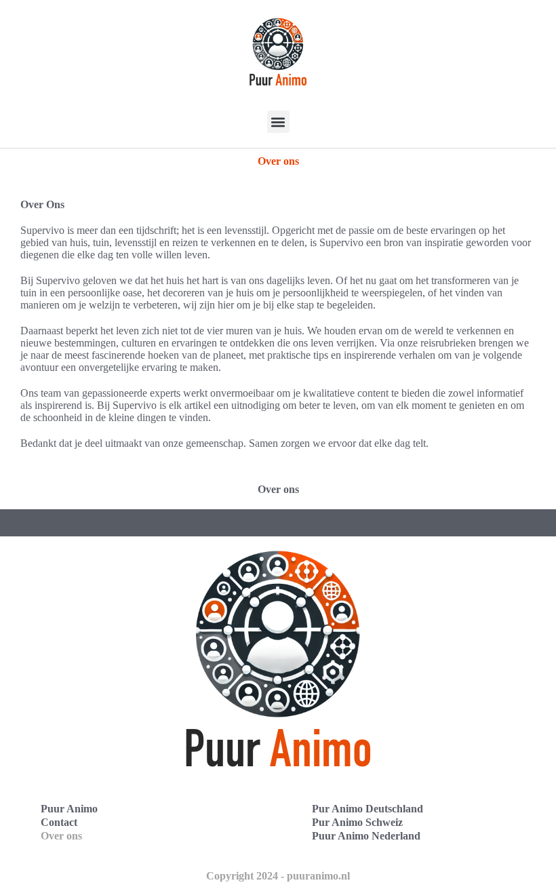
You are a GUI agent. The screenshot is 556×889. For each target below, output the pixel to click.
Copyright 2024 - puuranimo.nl (278, 876)
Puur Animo (69, 808)
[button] (278, 122)
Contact (59, 822)
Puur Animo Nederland (366, 836)
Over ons (61, 836)
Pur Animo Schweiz (357, 822)
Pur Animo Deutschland (367, 808)
